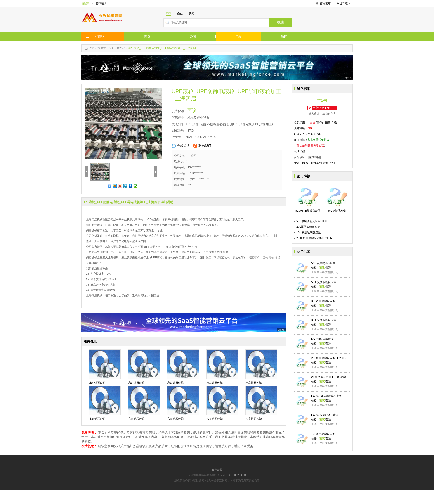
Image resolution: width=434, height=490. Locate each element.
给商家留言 (329, 113)
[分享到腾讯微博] (125, 186)
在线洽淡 (183, 145)
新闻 (284, 36)
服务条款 (217, 469)
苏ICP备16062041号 (233, 475)
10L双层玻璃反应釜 (323, 434)
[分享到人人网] (130, 186)
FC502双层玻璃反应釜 (325, 415)
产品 (238, 36)
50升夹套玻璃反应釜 (323, 282)
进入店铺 (314, 113)
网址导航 (342, 3)
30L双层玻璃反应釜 (323, 301)
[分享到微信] (136, 186)
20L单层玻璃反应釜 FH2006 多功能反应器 (337, 358)
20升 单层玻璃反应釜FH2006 (314, 238)
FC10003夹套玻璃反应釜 (326, 396)
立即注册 (101, 3)
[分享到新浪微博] (120, 186)
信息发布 (325, 3)
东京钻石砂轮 (97, 382)
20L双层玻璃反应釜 (308, 226)
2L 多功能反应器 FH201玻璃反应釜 (332, 377)
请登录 (85, 3)
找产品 (121, 48)
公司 (193, 36)
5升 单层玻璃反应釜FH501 (312, 221)
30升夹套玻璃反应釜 (323, 320)
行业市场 (98, 36)
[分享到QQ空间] (115, 186)
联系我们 (204, 145)
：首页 (110, 48)
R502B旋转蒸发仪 (322, 339)
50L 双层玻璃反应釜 (323, 263)
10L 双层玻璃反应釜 (308, 232)
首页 (147, 36)
